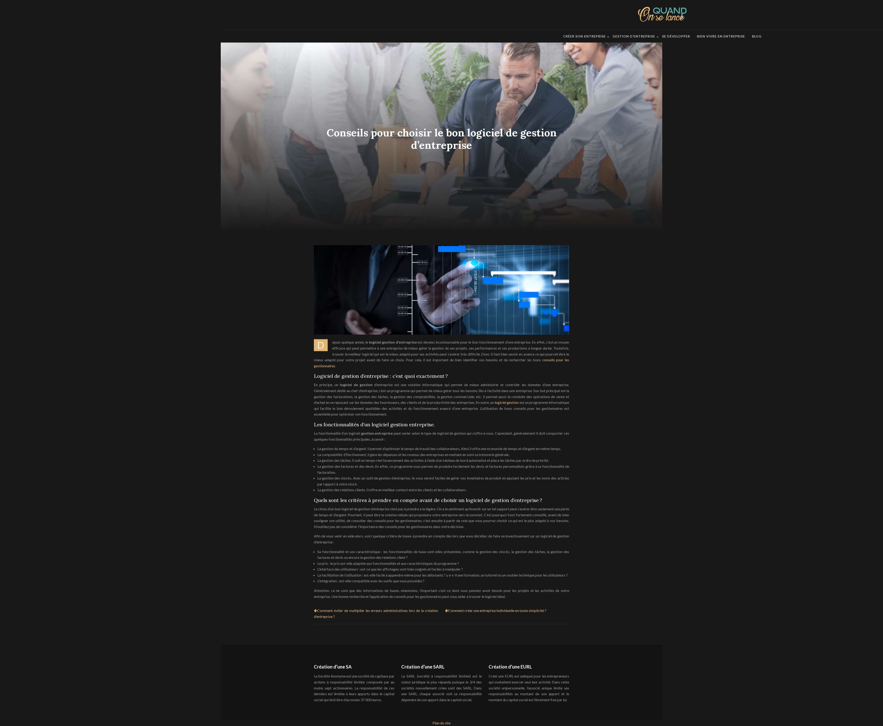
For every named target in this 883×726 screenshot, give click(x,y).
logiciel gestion (507, 402)
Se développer (676, 36)
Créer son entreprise (584, 36)
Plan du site (441, 723)
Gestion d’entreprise (634, 36)
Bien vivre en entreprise (721, 36)
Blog (757, 36)
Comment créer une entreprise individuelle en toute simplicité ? (497, 610)
